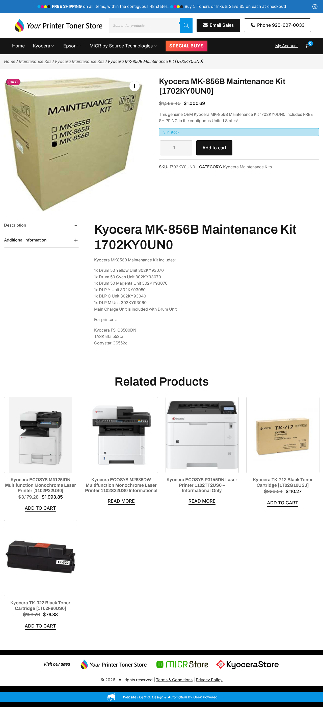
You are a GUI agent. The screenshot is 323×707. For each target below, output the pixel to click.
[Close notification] (315, 7)
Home (9, 61)
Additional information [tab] (25, 239)
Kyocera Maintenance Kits (79, 61)
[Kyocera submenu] (52, 45)
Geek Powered (205, 697)
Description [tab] (15, 225)
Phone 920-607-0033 (280, 25)
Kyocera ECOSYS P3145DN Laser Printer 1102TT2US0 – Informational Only (202, 485)
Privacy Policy (209, 679)
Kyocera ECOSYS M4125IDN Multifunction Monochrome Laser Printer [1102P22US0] (40, 485)
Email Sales (221, 25)
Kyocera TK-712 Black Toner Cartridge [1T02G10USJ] (283, 482)
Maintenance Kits (35, 61)
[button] (134, 86)
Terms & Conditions (174, 679)
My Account (286, 45)
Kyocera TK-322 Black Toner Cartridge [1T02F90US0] (40, 605)
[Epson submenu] (78, 45)
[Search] (186, 25)
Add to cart (214, 147)
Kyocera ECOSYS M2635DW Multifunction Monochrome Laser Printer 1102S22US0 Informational (121, 485)
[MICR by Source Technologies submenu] (155, 45)
